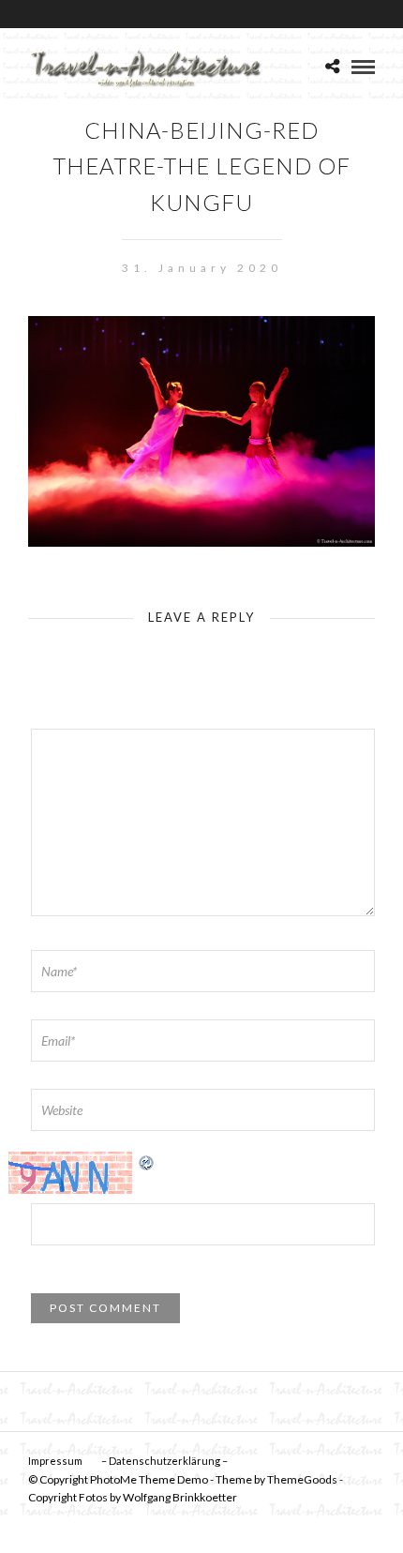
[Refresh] (147, 1161)
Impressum (55, 1461)
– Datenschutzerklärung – (164, 1461)
